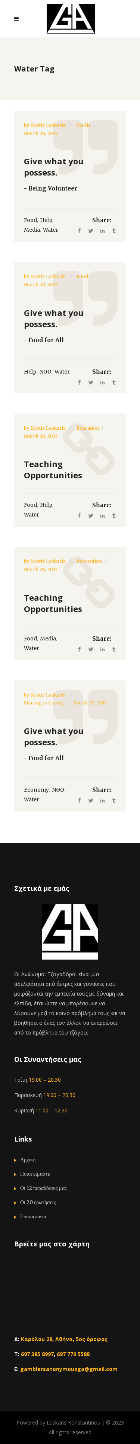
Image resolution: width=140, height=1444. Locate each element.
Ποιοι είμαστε (35, 1173)
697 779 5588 (73, 1354)
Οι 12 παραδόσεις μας (43, 1188)
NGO (45, 371)
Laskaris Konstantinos (73, 1422)
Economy (36, 789)
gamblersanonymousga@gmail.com (69, 1369)
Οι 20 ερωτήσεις (38, 1202)
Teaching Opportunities (53, 469)
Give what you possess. (54, 166)
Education (88, 428)
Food (30, 220)
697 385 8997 (37, 1354)
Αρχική (27, 1159)
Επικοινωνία (33, 1216)
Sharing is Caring (43, 703)
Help (46, 220)
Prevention (89, 561)
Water (50, 229)
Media (84, 125)
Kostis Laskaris (48, 125)
